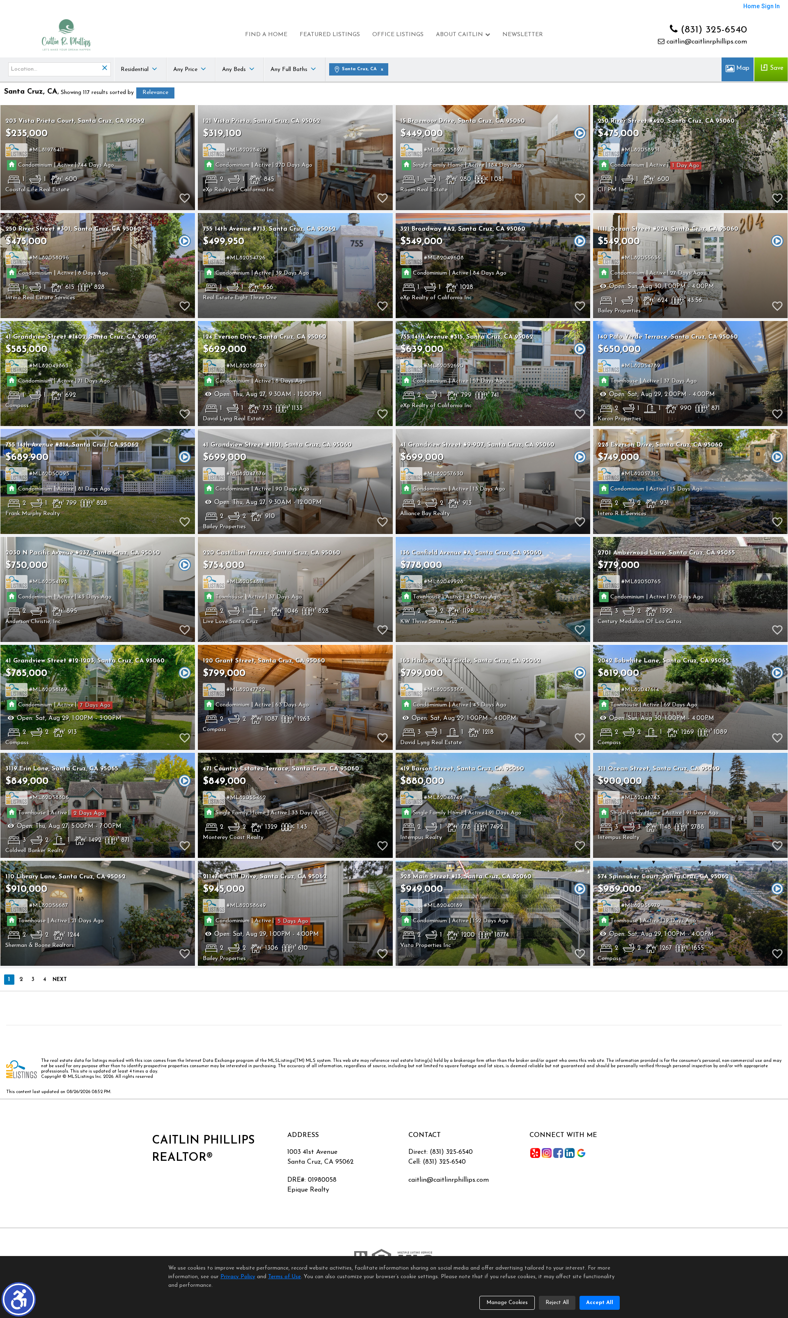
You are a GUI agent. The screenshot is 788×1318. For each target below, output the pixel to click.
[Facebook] (558, 1153)
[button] (18, 1299)
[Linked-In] (570, 1153)
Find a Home (266, 35)
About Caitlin (459, 35)
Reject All (557, 1302)
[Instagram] (547, 1153)
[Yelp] (535, 1153)
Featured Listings (330, 35)
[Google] (581, 1153)
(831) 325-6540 (712, 30)
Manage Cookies (507, 1302)
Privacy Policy (237, 1276)
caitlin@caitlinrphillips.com (705, 42)
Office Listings (398, 35)
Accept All (599, 1302)
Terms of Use (284, 1276)
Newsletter (522, 35)
